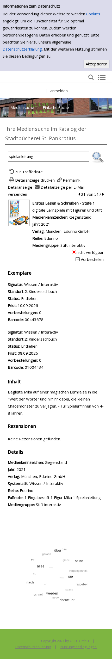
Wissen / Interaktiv (46, 483)
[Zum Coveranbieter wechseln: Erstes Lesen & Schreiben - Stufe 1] (19, 212)
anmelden (59, 90)
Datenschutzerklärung (22, 49)
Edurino (51, 238)
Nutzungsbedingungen (78, 646)
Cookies (93, 13)
